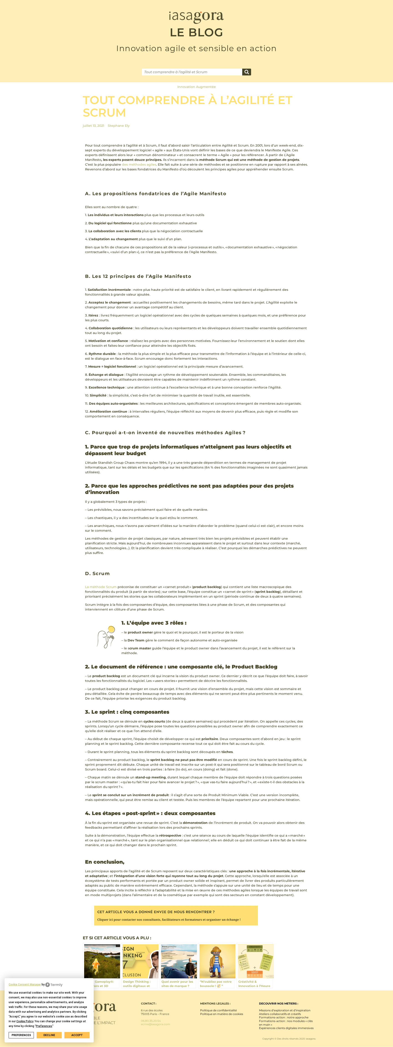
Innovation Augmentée (196, 87)
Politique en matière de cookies (221, 1014)
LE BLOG (197, 32)
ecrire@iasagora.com (155, 1024)
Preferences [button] (44, 1026)
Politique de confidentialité (218, 1010)
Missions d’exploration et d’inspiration (284, 1010)
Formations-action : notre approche (283, 1017)
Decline (49, 1035)
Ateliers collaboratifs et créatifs (280, 1014)
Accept (77, 1035)
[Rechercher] (246, 72)
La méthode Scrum (101, 587)
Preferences (21, 1035)
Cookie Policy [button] (24, 1021)
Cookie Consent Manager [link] (25, 984)
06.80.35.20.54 (151, 1020)
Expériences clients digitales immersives (286, 1028)
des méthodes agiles (139, 164)
